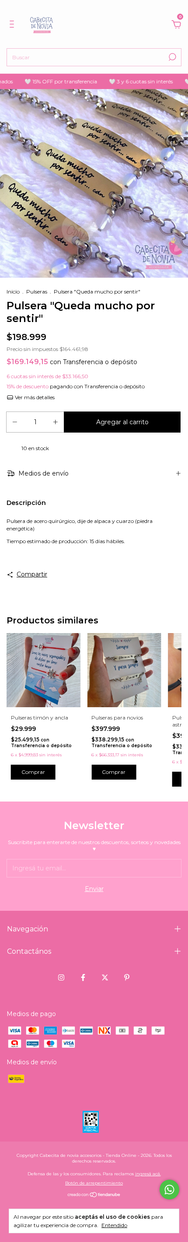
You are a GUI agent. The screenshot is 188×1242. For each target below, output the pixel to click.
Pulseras (36, 291)
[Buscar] (171, 57)
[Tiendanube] (94, 1195)
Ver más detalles (34, 397)
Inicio (13, 291)
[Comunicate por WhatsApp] (169, 1189)
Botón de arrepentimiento (94, 1183)
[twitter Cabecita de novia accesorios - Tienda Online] (104, 977)
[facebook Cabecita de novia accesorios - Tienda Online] (83, 977)
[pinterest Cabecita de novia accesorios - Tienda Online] (126, 977)
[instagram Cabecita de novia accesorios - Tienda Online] (61, 977)
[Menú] (13, 25)
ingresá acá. (148, 1174)
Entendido (114, 1225)
